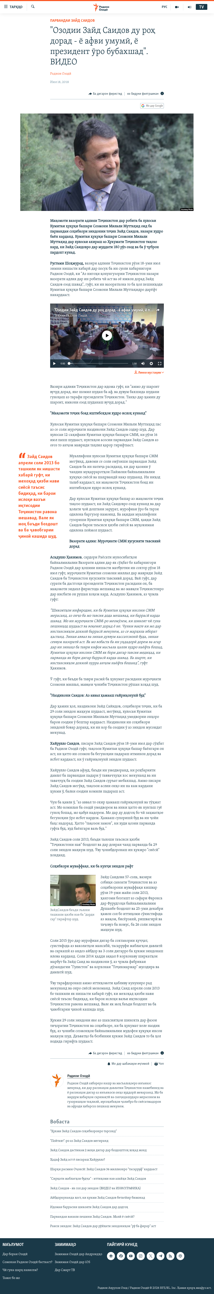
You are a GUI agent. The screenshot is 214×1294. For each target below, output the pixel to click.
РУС (164, 7)
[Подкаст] (180, 1256)
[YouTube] (177, 7)
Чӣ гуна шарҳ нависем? (20, 1270)
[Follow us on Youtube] (131, 1256)
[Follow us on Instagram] (141, 1256)
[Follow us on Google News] (111, 1256)
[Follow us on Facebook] (121, 1256)
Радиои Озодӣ (60, 73)
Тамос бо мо (11, 1278)
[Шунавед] (189, 7)
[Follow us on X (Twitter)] (151, 1256)
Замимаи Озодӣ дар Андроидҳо (78, 1254)
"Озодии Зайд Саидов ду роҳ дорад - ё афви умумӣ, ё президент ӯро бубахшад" (123, 310)
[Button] (105, 94)
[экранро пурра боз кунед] (159, 363)
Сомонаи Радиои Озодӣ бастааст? (27, 1262)
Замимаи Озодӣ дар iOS (72, 1262)
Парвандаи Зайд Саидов (72, 21)
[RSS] (170, 1256)
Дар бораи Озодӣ (15, 1254)
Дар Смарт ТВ (65, 1270)
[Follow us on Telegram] (160, 1256)
